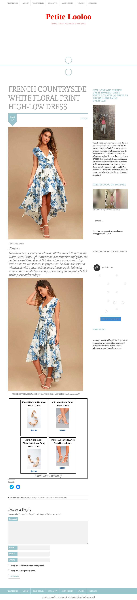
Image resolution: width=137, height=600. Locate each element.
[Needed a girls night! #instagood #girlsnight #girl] (123, 285)
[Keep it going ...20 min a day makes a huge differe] (106, 311)
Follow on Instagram (112, 319)
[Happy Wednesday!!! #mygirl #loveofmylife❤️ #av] (123, 294)
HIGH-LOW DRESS (56, 497)
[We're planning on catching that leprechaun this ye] (123, 311)
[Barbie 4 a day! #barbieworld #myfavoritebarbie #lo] (106, 285)
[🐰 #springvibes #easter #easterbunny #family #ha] (97, 302)
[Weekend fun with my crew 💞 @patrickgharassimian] (97, 277)
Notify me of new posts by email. (23, 571)
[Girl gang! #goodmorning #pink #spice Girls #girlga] (97, 285)
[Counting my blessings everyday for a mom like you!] (114, 277)
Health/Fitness (13, 3)
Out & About (52, 3)
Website (12, 560)
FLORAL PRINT (29, 497)
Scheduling (93, 3)
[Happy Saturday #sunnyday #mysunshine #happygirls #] (114, 285)
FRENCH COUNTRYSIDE (41, 497)
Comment (13, 519)
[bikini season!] (110, 199)
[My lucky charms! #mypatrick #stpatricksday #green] (114, 311)
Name (12, 547)
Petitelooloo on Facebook (110, 251)
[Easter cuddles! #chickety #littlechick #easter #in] (106, 294)
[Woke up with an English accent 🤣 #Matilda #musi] (123, 302)
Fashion (25, 3)
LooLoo (84, 118)
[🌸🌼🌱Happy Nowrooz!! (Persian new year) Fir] (97, 311)
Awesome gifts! (67, 3)
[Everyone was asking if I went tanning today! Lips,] (114, 302)
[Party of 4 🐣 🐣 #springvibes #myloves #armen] (114, 294)
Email (12, 554)
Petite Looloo (68, 16)
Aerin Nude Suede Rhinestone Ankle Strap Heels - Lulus (34, 443)
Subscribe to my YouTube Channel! (106, 210)
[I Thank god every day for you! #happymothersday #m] (106, 277)
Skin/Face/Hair (38, 3)
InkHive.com (60, 597)
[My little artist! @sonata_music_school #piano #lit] (97, 294)
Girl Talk (80, 3)
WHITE (64, 497)
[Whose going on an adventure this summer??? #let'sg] (123, 277)
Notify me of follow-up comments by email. (27, 566)
